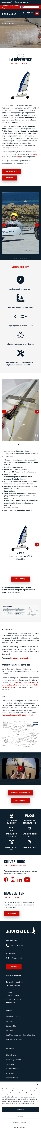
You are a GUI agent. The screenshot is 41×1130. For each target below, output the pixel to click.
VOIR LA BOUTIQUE (11, 171)
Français (26, 7)
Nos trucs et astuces (14, 1039)
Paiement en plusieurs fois (10, 7)
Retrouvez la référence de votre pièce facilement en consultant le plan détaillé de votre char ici (20, 684)
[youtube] (27, 879)
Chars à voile (11, 1055)
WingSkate (10, 1073)
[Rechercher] (32, 13)
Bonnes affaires (12, 1078)
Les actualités (11, 1026)
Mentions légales (19, 1127)
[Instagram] (13, 879)
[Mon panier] (27, 13)
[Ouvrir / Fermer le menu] (37, 13)
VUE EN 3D (9, 178)
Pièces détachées (12, 1069)
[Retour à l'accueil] (9, 13)
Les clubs (9, 1030)
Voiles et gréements (13, 1059)
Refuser (20, 1116)
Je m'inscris (12, 914)
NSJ (18, 157)
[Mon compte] (23, 13)
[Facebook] (6, 879)
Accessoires (10, 1064)
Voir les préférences (20, 1122)
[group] (20, 223)
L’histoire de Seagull (13, 1017)
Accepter (20, 1110)
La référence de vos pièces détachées (20, 1035)
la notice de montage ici (19, 658)
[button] (37, 1084)
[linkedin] (19, 879)
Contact (14, 967)
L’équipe (9, 1021)
